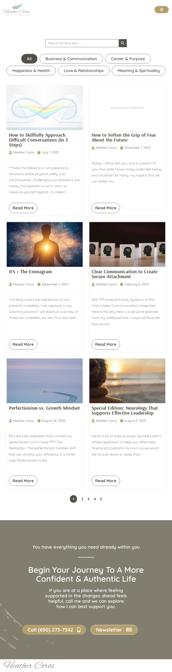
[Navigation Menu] (162, 9)
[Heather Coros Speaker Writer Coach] (17, 9)
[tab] (29, 59)
